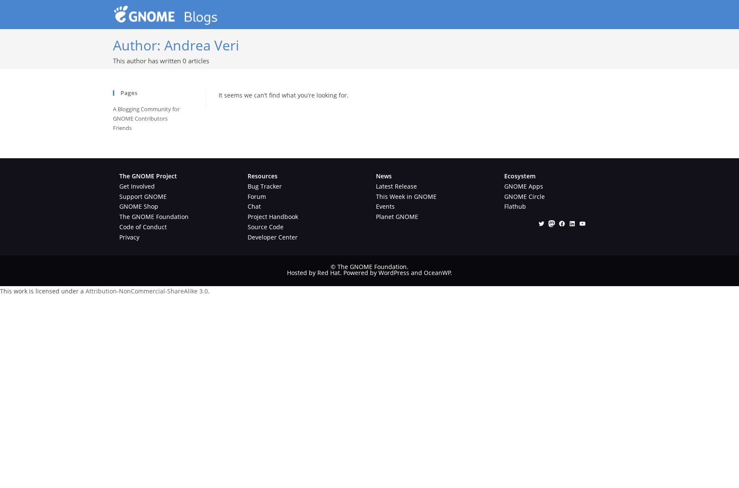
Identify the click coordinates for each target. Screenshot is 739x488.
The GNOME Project (148, 176)
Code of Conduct (143, 227)
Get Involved (137, 186)
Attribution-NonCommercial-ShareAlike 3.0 (147, 291)
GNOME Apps (523, 186)
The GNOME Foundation (154, 217)
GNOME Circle (524, 196)
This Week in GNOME (406, 196)
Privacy (129, 237)
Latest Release (396, 186)
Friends (122, 128)
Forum (257, 196)
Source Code (266, 227)
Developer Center (273, 237)
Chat (254, 206)
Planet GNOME (397, 217)
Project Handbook (273, 217)
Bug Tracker (265, 186)
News (384, 176)
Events (385, 206)
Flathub (515, 206)
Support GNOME (143, 196)
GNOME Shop (138, 206)
